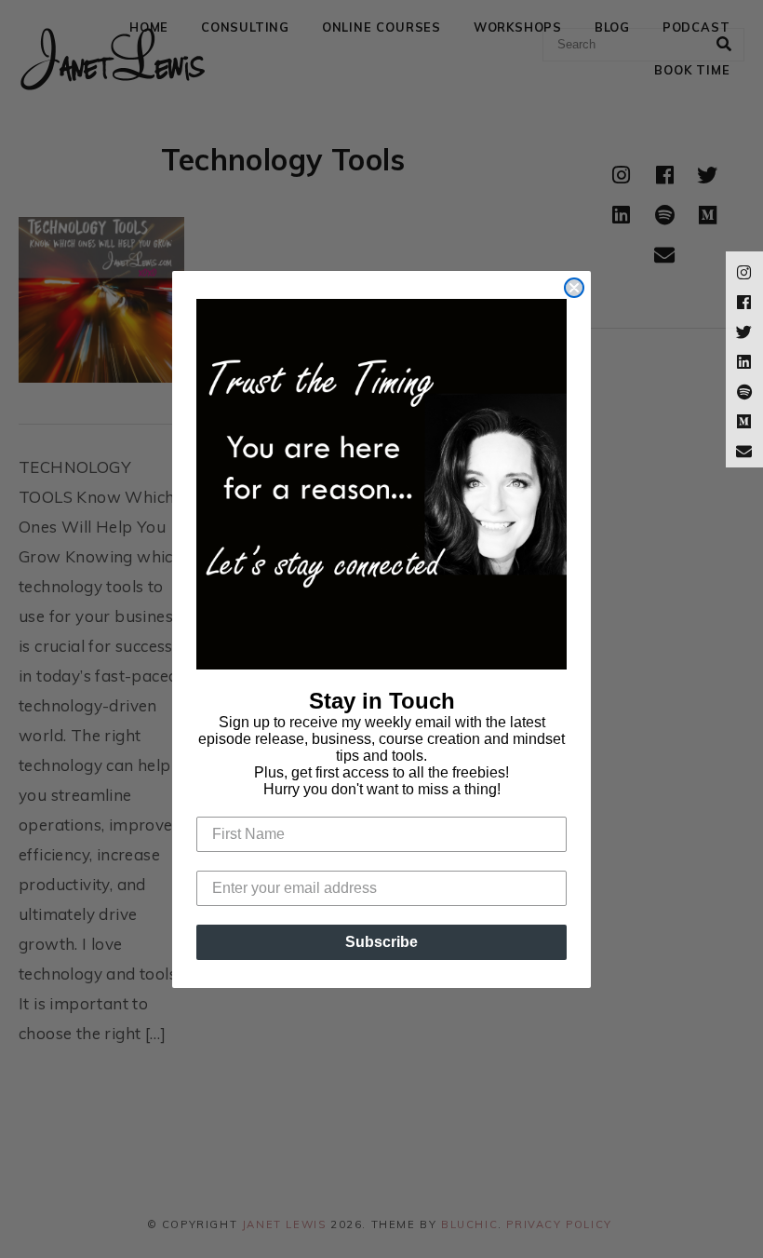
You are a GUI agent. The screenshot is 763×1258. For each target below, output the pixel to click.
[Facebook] (744, 300)
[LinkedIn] (744, 359)
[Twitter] (744, 329)
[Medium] (744, 419)
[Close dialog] (574, 287)
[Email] (744, 449)
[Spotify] (744, 389)
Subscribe (381, 942)
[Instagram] (744, 270)
